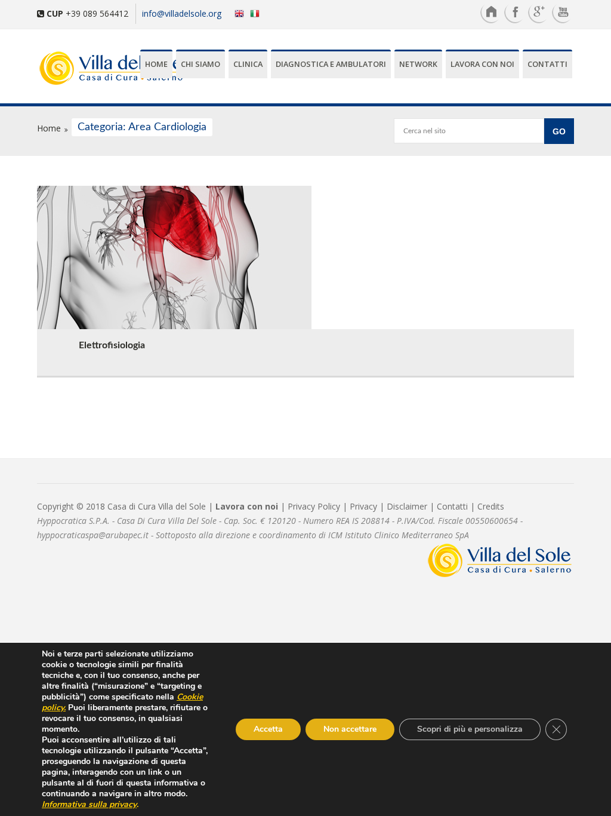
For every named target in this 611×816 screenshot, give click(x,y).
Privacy (363, 506)
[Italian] (257, 13)
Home (156, 64)
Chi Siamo (200, 64)
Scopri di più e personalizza (470, 729)
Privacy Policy (314, 506)
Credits (490, 506)
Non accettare (350, 729)
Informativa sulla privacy (89, 804)
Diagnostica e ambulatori (331, 64)
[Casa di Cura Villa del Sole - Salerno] (77, 69)
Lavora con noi (482, 64)
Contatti (547, 64)
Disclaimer (407, 506)
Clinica (248, 64)
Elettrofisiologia (112, 345)
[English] (237, 13)
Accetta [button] (268, 729)
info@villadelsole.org (181, 13)
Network (418, 64)
